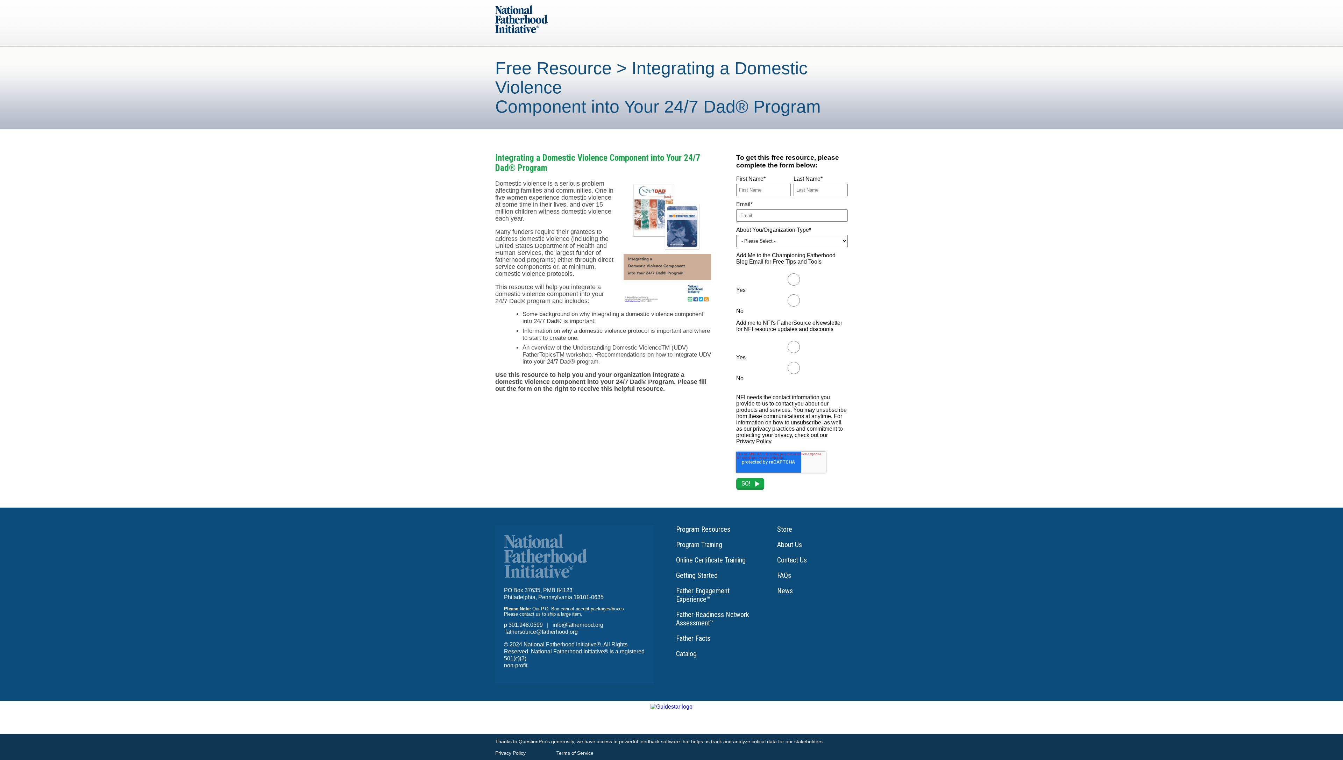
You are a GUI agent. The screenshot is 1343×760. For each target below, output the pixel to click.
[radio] (792, 282)
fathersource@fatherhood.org (541, 632)
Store (784, 529)
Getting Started (697, 575)
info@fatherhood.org (578, 625)
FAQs (784, 575)
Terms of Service (575, 753)
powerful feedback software (649, 741)
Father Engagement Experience (703, 595)
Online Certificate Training (711, 560)
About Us (789, 544)
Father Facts (693, 638)
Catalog (686, 654)
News (785, 591)
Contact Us (792, 560)
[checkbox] (792, 293)
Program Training (699, 544)
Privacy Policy (510, 753)
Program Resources (703, 529)
